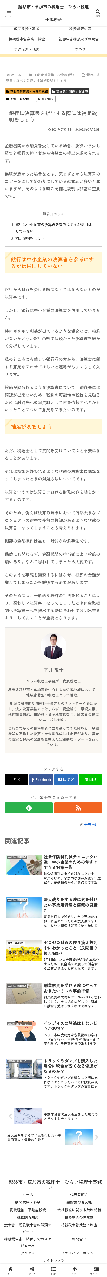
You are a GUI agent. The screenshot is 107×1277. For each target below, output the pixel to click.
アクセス (28, 1253)
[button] (96, 894)
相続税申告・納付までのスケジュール (27, 1242)
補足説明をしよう (29, 238)
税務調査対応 (28, 1217)
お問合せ (79, 1239)
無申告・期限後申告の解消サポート (27, 1228)
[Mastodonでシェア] (41, 1262)
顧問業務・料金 (28, 1202)
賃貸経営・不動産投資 (28, 1209)
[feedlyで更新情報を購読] (29, 807)
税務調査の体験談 (79, 1217)
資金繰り (48, 99)
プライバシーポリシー (79, 1253)
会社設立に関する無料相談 (79, 1209)
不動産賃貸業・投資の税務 (29, 91)
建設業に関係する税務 (72, 91)
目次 (46, 214)
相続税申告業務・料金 (79, 1224)
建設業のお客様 (79, 1202)
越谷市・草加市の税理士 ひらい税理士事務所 (53, 13)
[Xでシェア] (17, 1262)
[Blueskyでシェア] (65, 1262)
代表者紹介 (79, 1194)
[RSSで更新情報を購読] (78, 807)
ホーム (27, 1194)
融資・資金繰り (21, 99)
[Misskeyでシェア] (89, 1262)
